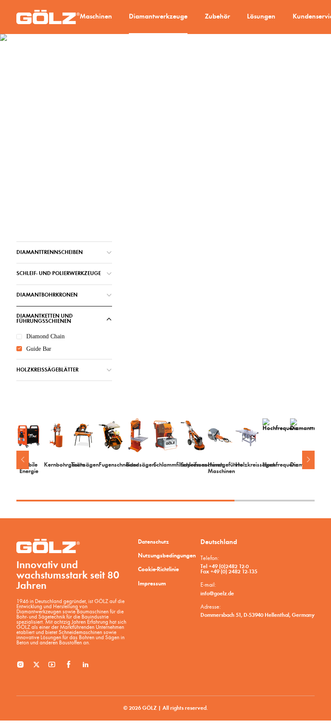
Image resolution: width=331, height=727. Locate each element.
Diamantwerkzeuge (158, 16)
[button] (22, 460)
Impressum (152, 584)
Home (32, 188)
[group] (28, 446)
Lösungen (261, 16)
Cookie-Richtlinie (158, 569)
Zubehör (217, 16)
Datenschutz (153, 542)
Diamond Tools (64, 188)
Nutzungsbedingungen (167, 556)
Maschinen (96, 16)
